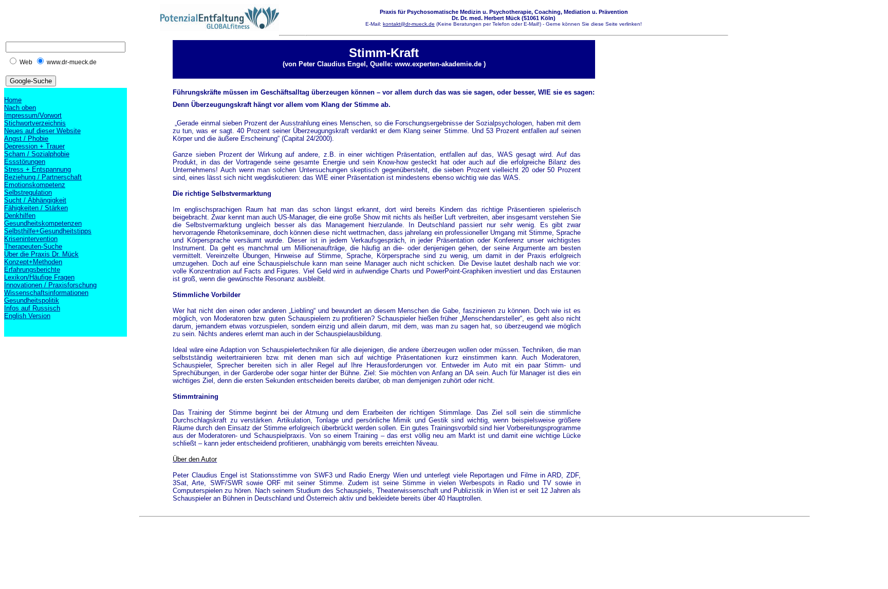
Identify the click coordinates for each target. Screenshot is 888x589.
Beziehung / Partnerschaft (43, 177)
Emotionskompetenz (34, 185)
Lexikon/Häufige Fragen (39, 277)
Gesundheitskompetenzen (43, 223)
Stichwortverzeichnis (35, 123)
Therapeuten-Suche (33, 246)
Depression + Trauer (34, 146)
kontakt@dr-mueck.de (409, 24)
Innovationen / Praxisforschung (50, 285)
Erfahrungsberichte (32, 269)
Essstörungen (24, 161)
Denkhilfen (19, 215)
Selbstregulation (28, 192)
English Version (27, 316)
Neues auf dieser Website (42, 131)
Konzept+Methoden (33, 262)
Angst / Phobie (26, 138)
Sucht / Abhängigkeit (35, 200)
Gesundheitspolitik (31, 300)
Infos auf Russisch (32, 308)
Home (13, 100)
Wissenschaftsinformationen (46, 293)
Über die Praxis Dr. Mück (41, 254)
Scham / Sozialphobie (36, 154)
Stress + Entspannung (37, 169)
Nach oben (20, 108)
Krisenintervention (31, 239)
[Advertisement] (326, 544)
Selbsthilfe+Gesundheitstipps (47, 231)
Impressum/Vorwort (33, 115)
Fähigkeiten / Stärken (36, 208)
